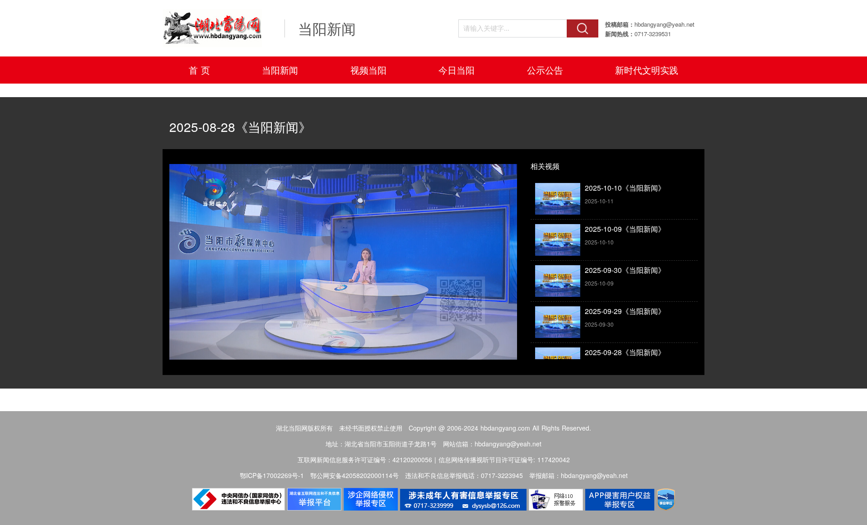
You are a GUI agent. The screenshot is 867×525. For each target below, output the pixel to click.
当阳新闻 (280, 69)
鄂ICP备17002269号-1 (272, 475)
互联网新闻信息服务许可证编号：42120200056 (365, 459)
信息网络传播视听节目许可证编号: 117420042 (504, 459)
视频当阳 (368, 69)
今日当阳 (456, 69)
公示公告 (545, 69)
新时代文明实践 (646, 69)
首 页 (199, 69)
